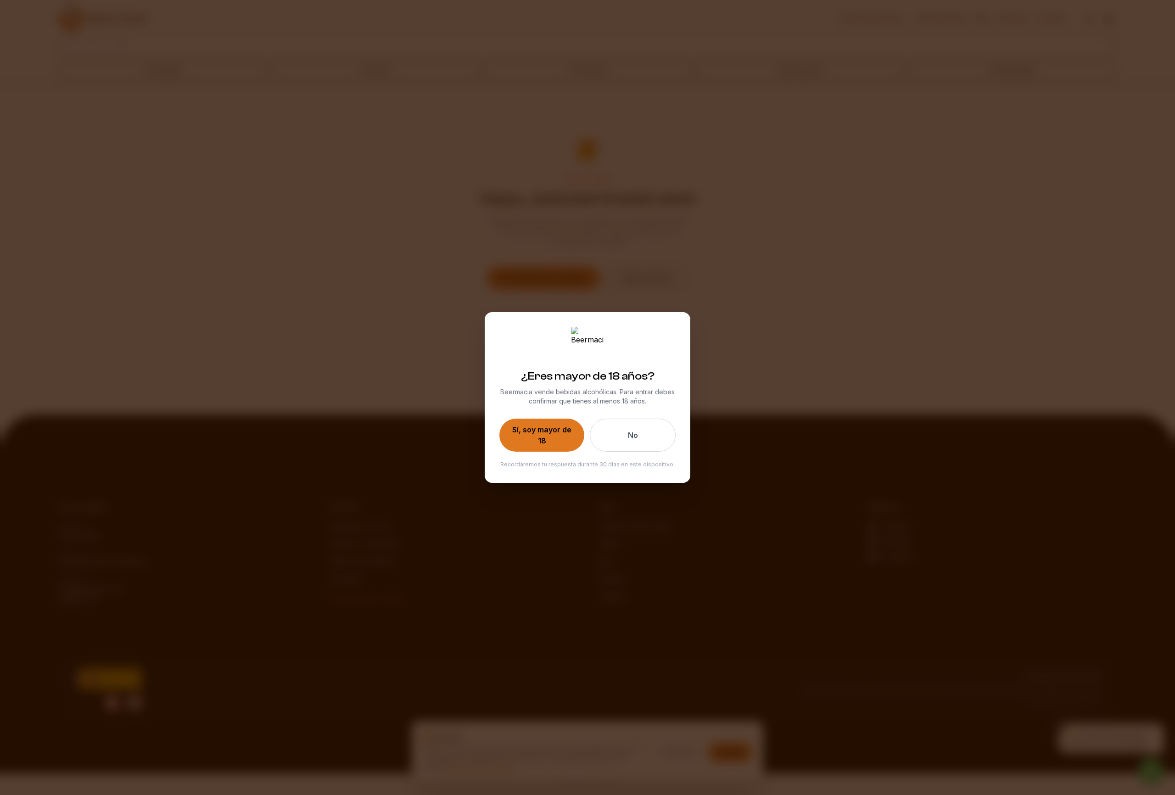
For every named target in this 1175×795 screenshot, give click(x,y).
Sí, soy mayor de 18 (541, 435)
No (633, 435)
